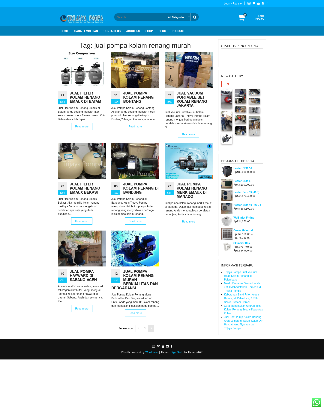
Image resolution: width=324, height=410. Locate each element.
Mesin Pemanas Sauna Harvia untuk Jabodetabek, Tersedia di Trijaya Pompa (242, 286)
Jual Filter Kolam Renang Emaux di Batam (85, 97)
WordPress (151, 352)
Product (178, 31)
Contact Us (112, 31)
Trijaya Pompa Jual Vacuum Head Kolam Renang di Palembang (240, 275)
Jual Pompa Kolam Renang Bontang (138, 97)
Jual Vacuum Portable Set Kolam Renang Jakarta (192, 99)
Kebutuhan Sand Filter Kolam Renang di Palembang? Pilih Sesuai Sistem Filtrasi (241, 298)
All (227, 84)
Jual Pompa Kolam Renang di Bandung (141, 188)
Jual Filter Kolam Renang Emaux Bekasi (85, 188)
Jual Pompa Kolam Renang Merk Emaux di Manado (192, 190)
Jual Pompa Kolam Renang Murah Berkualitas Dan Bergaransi (134, 279)
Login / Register (233, 3)
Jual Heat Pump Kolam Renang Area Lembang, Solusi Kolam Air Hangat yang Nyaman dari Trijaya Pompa (243, 322)
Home (65, 31)
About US (133, 31)
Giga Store (177, 352)
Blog (162, 31)
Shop (149, 31)
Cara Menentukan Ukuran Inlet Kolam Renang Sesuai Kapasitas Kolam (243, 309)
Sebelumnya (125, 328)
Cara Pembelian (86, 31)
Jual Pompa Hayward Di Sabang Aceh (83, 275)
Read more (81, 126)
